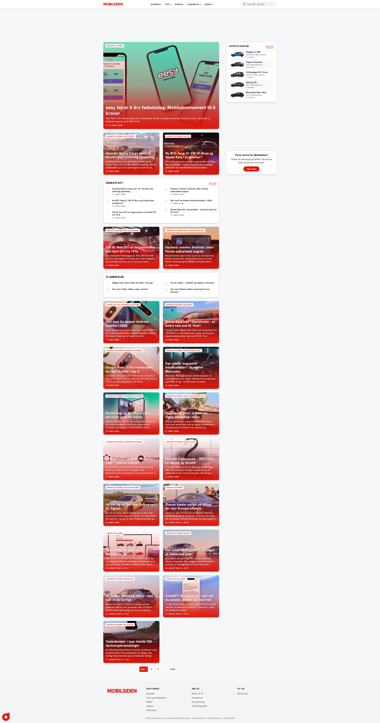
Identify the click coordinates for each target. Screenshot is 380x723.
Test (167, 4)
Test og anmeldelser (156, 697)
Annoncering (198, 701)
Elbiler (178, 4)
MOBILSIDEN (113, 4)
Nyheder (155, 4)
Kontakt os (197, 697)
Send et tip (242, 693)
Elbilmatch (193, 4)
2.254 (172, 669)
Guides (207, 4)
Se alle (213, 183)
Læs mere (251, 169)
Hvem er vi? (198, 693)
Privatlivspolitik (199, 706)
